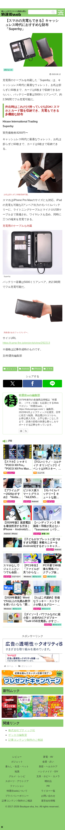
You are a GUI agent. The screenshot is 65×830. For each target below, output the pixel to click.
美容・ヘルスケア (48, 766)
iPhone (37, 369)
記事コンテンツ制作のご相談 (25, 739)
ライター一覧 (48, 790)
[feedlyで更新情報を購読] (21, 431)
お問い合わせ (48, 795)
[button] (53, 12)
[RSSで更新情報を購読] (26, 431)
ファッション (17, 786)
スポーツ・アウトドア (17, 781)
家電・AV (48, 756)
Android (25, 369)
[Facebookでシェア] (32, 383)
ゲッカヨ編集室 (17, 735)
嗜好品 (48, 781)
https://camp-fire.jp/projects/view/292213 (26, 342)
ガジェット (11, 369)
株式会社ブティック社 (21, 730)
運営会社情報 (48, 800)
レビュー (17, 756)
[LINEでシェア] (52, 383)
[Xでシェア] (12, 383)
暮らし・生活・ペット (17, 766)
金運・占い (48, 761)
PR (48, 786)
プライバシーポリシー (17, 795)
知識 (17, 771)
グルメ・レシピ (17, 776)
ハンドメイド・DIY (48, 771)
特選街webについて (17, 790)
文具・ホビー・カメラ (48, 776)
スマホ (49, 369)
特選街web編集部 (29, 395)
